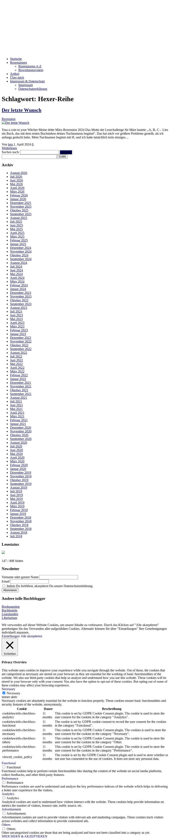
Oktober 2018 (19, 525)
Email (5, 581)
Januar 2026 (18, 199)
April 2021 (17, 412)
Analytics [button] (8, 794)
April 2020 (17, 457)
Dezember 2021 (20, 382)
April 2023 (17, 322)
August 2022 (18, 352)
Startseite (16, 59)
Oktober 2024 (19, 255)
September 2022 (20, 349)
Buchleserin (9, 610)
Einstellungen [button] (11, 636)
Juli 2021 (16, 401)
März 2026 (17, 191)
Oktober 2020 (19, 435)
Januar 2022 (18, 379)
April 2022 (17, 367)
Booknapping (11, 606)
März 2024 (17, 281)
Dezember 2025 (20, 203)
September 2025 (20, 214)
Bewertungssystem (30, 70)
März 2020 (17, 461)
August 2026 (18, 173)
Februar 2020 (19, 465)
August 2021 (18, 397)
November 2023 (20, 296)
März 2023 (17, 326)
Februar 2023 (19, 330)
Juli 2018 (16, 536)
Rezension (8, 119)
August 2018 (18, 532)
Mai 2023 (16, 319)
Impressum (25, 85)
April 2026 (17, 188)
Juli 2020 (16, 446)
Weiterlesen (9, 148)
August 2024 (18, 263)
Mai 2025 (16, 229)
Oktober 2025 (19, 210)
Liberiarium (9, 618)
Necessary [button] (8, 689)
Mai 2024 (16, 274)
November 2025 (20, 206)
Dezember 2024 (20, 248)
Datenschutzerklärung (32, 89)
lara (11, 144)
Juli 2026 (16, 176)
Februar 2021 (19, 420)
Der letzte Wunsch (21, 110)
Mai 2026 (16, 184)
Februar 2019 (19, 510)
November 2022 (20, 341)
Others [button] (6, 824)
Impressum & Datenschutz (27, 81)
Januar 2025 (18, 244)
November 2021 (20, 386)
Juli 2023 (16, 311)
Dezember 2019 (20, 472)
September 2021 (20, 394)
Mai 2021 (16, 409)
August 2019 (18, 487)
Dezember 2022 (20, 337)
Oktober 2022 (19, 345)
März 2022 (17, 371)
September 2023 (20, 304)
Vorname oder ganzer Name (20, 577)
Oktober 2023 (19, 300)
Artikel (14, 74)
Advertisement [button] (11, 809)
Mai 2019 (16, 499)
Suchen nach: (10, 152)
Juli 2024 (16, 266)
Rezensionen (18, 62)
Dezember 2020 (20, 427)
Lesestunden (10, 614)
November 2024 (20, 251)
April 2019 (17, 502)
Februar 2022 (19, 375)
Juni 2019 (16, 495)
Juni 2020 (16, 450)
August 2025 (18, 218)
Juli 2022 (16, 356)
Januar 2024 (18, 289)
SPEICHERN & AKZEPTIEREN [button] (24, 836)
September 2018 (20, 529)
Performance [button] (10, 778)
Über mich (17, 77)
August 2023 (18, 307)
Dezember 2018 (20, 517)
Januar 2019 (18, 514)
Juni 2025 (16, 225)
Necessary (13, 693)
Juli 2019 (16, 491)
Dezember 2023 (20, 292)
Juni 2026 (16, 180)
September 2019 (20, 484)
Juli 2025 (16, 221)
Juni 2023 (16, 315)
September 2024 (20, 259)
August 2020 (18, 442)
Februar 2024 (19, 285)
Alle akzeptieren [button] (31, 636)
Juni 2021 (16, 405)
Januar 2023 (18, 334)
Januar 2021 (18, 424)
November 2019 (20, 476)
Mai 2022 (16, 364)
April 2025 (17, 233)
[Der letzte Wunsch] (15, 122)
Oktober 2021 (19, 390)
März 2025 (17, 236)
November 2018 (20, 521)
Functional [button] (9, 763)
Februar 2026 (19, 195)
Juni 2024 (16, 270)
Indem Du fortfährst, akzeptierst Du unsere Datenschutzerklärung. (49, 586)
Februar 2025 (19, 240)
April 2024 (17, 278)
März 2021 (17, 416)
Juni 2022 (16, 360)
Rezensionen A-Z (29, 66)
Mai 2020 (16, 454)
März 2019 (17, 506)
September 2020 (20, 439)
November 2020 (20, 431)
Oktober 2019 (19, 480)
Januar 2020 (18, 469)
